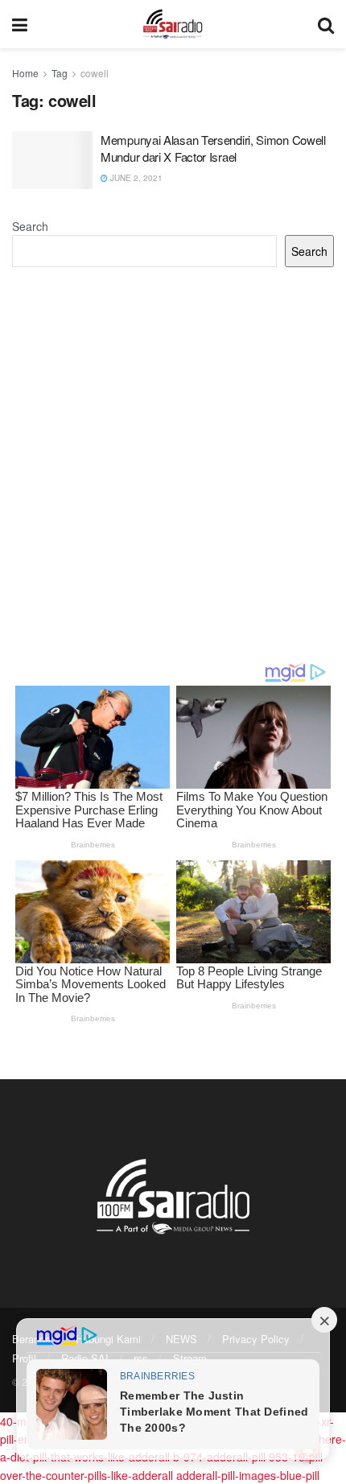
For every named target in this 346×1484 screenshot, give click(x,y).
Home (25, 73)
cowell (94, 73)
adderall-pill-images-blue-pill (247, 1475)
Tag (59, 73)
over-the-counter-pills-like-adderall (86, 1475)
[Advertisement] (173, 464)
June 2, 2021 (135, 177)
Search (30, 226)
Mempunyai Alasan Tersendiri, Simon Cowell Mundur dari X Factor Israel (213, 148)
